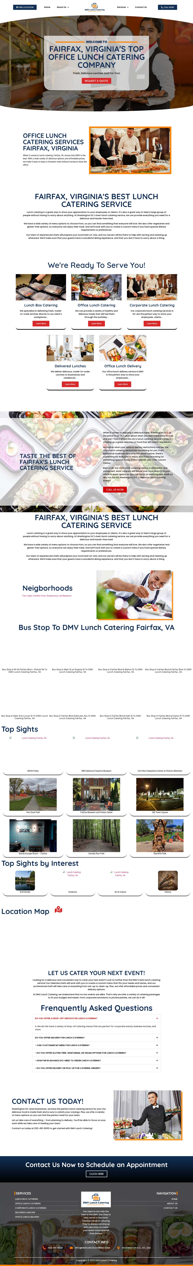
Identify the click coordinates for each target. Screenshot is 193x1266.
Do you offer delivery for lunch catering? (60, 1037)
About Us (61, 7)
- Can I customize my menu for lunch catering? (62, 1045)
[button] (96, 1018)
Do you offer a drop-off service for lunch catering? (66, 1018)
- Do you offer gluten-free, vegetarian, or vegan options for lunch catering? (80, 1052)
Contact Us (141, 7)
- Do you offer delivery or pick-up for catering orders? (67, 1068)
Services (121, 7)
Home (47, 7)
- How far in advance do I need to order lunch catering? (68, 1060)
